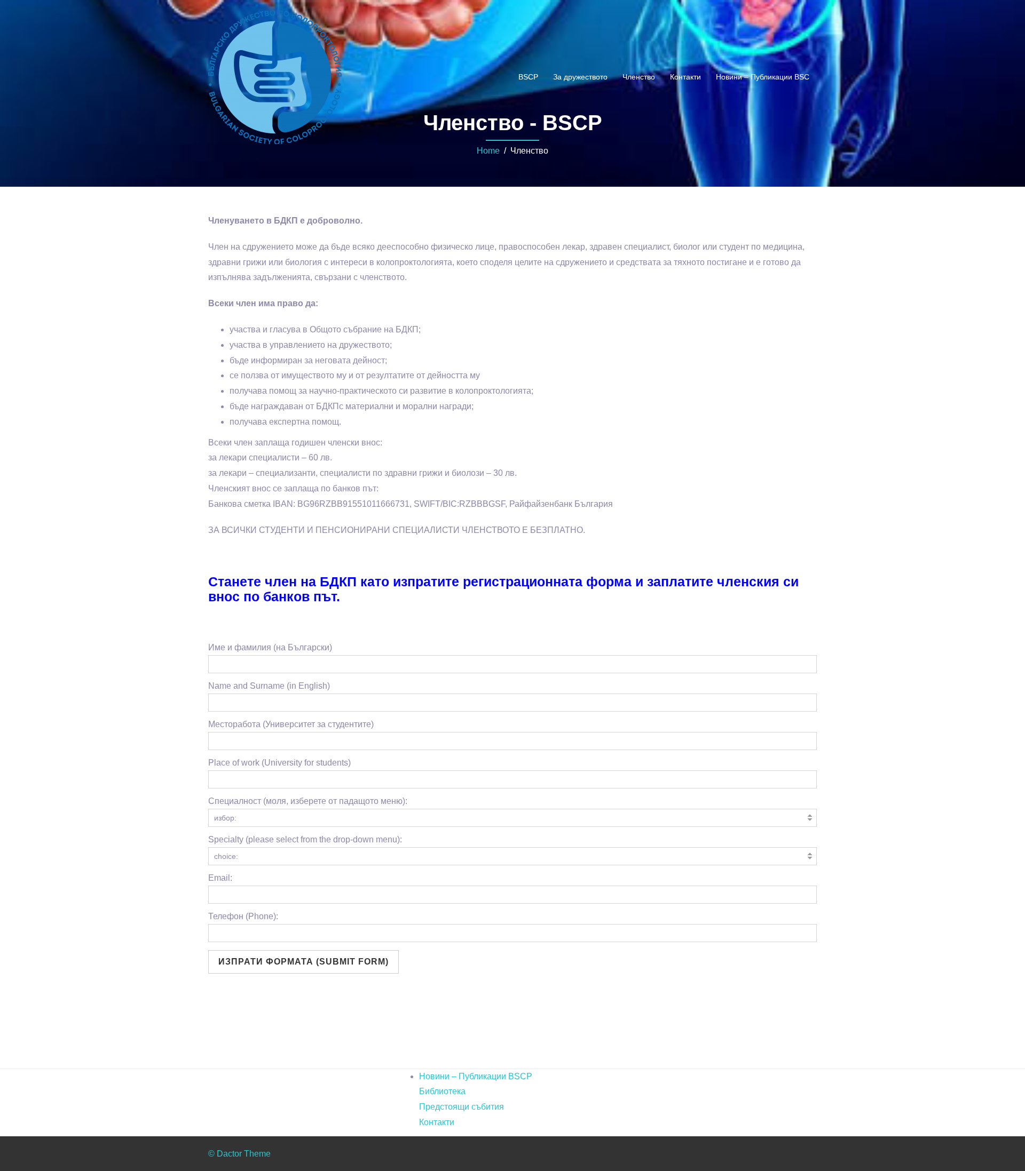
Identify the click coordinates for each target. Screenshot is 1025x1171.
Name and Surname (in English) (269, 685)
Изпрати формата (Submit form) (303, 961)
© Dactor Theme (239, 1153)
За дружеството (580, 77)
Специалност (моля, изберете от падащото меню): (307, 801)
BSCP (528, 77)
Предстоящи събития (461, 1106)
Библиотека (442, 1091)
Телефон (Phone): (243, 916)
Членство (638, 77)
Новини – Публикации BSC (762, 77)
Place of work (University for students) (279, 762)
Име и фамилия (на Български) (270, 647)
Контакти (685, 77)
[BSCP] (275, 76)
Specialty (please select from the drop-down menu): (305, 839)
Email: (220, 877)
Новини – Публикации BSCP (475, 1076)
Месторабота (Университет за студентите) (291, 724)
